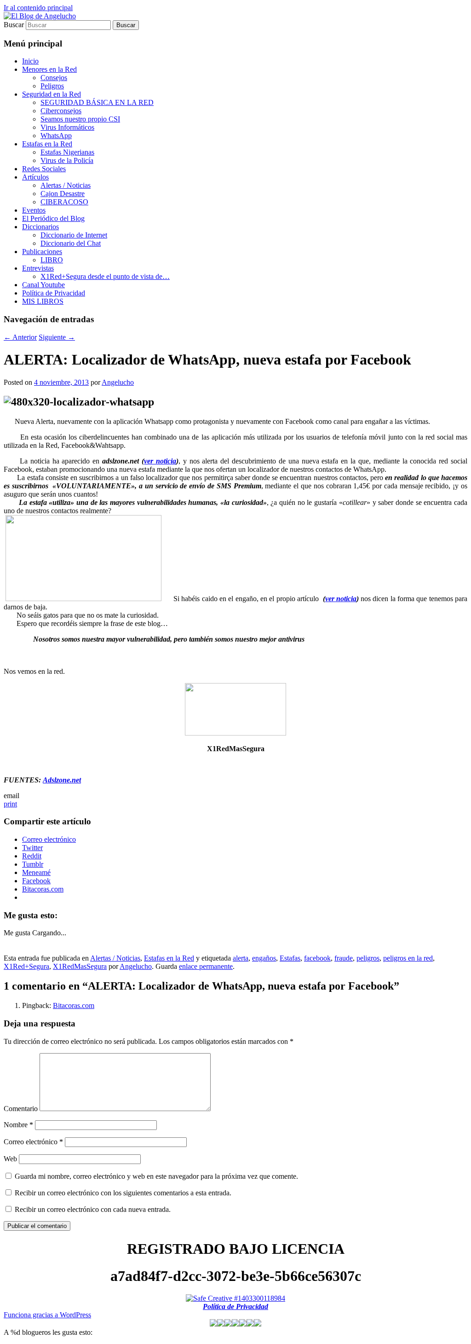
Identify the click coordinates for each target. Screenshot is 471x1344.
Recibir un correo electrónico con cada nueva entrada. (93, 1209)
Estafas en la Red (47, 144)
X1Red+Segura (26, 966)
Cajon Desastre (62, 193)
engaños (264, 958)
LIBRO (51, 260)
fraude (343, 958)
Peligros (52, 86)
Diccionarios (40, 227)
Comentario (21, 1108)
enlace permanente (206, 966)
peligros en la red (408, 958)
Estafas (290, 958)
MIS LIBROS (42, 301)
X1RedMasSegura (80, 966)
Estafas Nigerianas (67, 152)
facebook (317, 958)
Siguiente (57, 337)
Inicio (30, 61)
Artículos (35, 177)
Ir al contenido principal (38, 8)
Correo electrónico (33, 1142)
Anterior (20, 337)
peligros (367, 958)
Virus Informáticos (67, 127)
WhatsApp (56, 135)
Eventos (34, 210)
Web (10, 1159)
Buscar (14, 25)
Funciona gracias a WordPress (47, 1315)
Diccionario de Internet (73, 235)
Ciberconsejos (60, 111)
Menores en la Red (49, 69)
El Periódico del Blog (53, 218)
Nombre (18, 1125)
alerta (240, 958)
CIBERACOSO (64, 202)
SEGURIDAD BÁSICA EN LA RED (97, 102)
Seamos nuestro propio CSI (80, 119)
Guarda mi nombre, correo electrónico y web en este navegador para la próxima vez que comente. (156, 1176)
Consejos (53, 77)
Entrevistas (38, 268)
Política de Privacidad (53, 293)
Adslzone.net (62, 780)
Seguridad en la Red (51, 94)
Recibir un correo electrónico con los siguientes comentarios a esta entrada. (123, 1193)
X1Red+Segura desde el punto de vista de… (105, 276)
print (10, 804)
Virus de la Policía (66, 160)
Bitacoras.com (73, 1005)
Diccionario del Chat (70, 243)
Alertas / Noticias (65, 185)
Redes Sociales (44, 169)
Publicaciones (42, 251)
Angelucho (118, 382)
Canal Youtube (43, 285)
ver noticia (160, 461)
